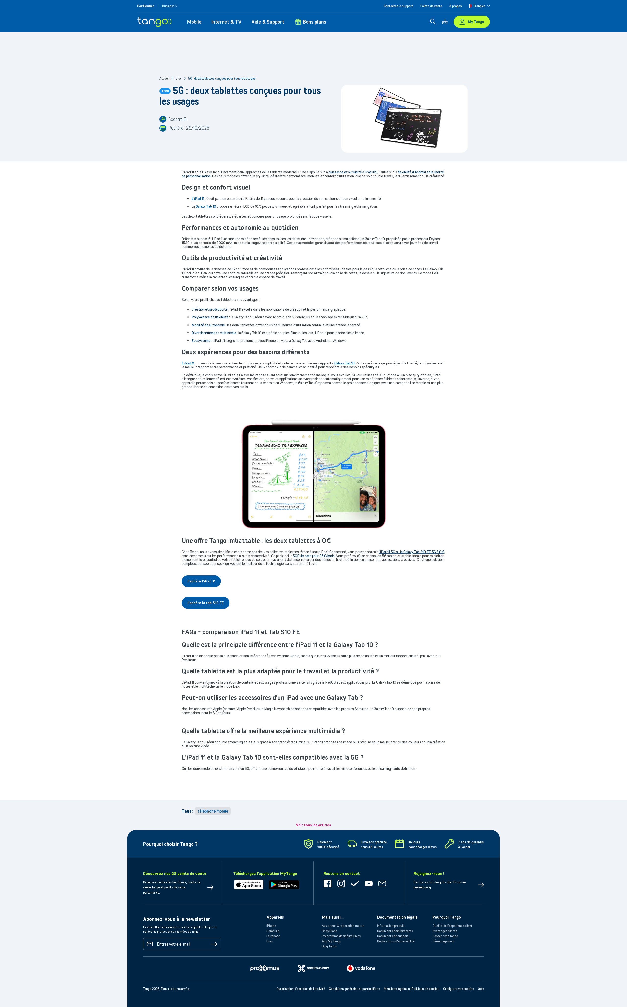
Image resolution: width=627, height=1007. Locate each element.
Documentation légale (397, 917)
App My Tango (331, 941)
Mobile (194, 21)
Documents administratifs (395, 931)
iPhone (271, 925)
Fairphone (273, 936)
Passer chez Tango (445, 936)
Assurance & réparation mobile (343, 925)
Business (168, 6)
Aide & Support (267, 21)
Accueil (164, 78)
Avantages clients (445, 931)
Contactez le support (398, 6)
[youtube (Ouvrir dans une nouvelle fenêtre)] (369, 886)
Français (479, 6)
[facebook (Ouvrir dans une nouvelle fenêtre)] (327, 886)
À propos (455, 6)
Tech (165, 91)
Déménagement (444, 941)
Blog (179, 78)
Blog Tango (329, 946)
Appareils (275, 917)
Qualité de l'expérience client (452, 925)
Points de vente (431, 6)
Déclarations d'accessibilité (396, 941)
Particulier (145, 6)
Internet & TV (226, 21)
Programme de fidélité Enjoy (341, 936)
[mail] (382, 886)
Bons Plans (329, 931)
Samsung (272, 931)
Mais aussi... (333, 917)
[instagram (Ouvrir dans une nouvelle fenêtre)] (341, 886)
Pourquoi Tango (447, 917)
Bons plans (314, 21)
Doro (269, 941)
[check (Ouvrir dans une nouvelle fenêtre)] (355, 886)
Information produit (390, 925)
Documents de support (393, 936)
